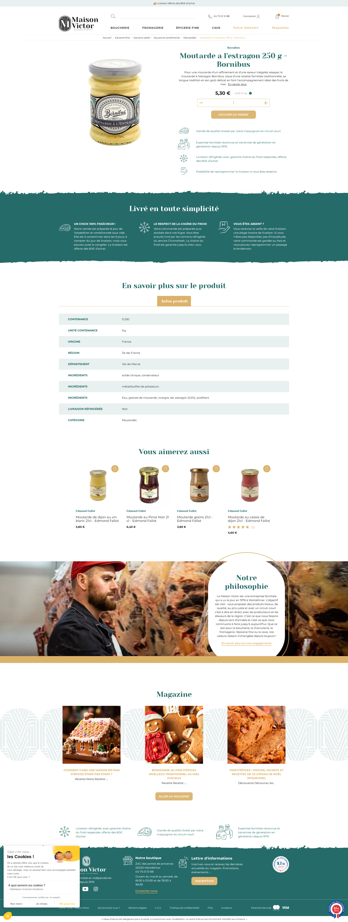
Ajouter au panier (233, 114)
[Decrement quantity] (201, 102)
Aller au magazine (174, 796)
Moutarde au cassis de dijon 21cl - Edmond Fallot (249, 519)
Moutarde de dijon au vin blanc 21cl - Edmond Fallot (97, 519)
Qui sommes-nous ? (109, 907)
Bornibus (233, 47)
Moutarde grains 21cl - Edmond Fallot (195, 519)
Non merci (16, 903)
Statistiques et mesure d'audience (26, 889)
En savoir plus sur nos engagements (246, 643)
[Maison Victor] (85, 21)
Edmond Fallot (85, 511)
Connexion (249, 16)
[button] (7, 916)
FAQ (210, 907)
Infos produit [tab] (174, 301)
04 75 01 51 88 (144, 871)
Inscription (204, 881)
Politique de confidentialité (184, 907)
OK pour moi (67, 903)
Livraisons (226, 907)
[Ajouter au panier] (115, 468)
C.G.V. (158, 907)
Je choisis (41, 903)
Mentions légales (138, 907)
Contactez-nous (146, 890)
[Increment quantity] (265, 103)
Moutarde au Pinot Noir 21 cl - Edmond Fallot (148, 519)
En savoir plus (237, 84)
